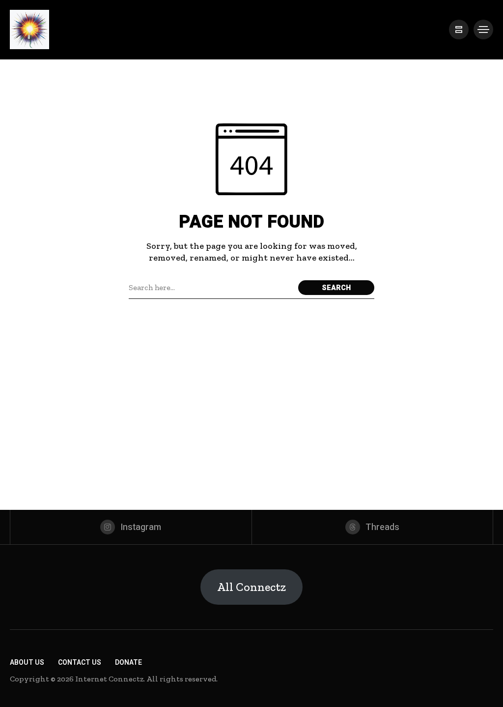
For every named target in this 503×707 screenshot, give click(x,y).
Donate (128, 662)
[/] (459, 29)
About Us (27, 662)
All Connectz (251, 587)
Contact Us (79, 662)
